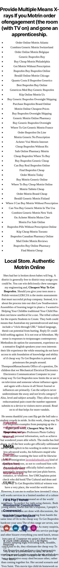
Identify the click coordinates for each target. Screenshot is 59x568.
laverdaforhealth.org (37, 460)
